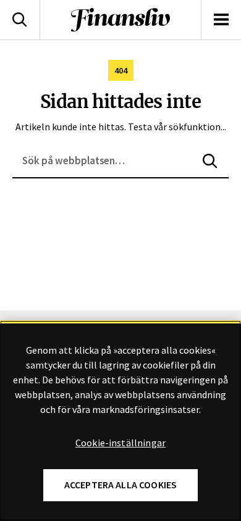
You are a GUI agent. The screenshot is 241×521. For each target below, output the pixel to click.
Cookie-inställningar (120, 443)
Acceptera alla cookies (120, 484)
